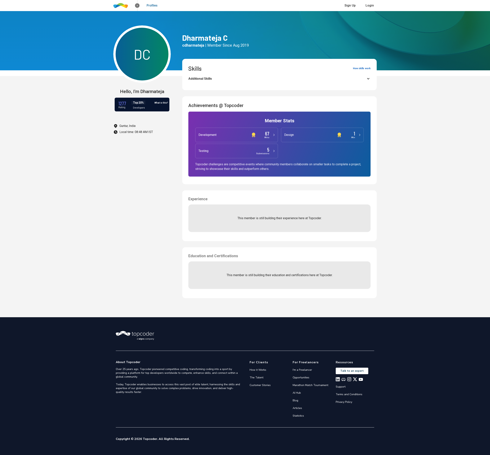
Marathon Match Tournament (310, 385)
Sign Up (350, 5)
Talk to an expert (352, 371)
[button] (137, 5)
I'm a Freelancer (302, 370)
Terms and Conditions (349, 394)
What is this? (161, 102)
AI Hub (297, 393)
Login (370, 5)
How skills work (362, 68)
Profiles (152, 5)
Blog (295, 400)
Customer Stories (260, 385)
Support (340, 386)
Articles (297, 408)
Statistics (298, 416)
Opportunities (301, 377)
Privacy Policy (344, 402)
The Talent (256, 377)
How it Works (258, 370)
